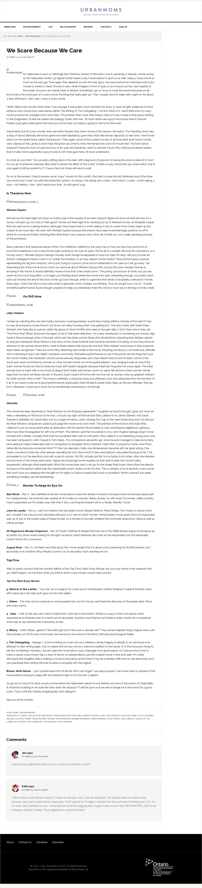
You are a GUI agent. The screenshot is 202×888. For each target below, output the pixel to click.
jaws (102, 715)
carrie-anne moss (62, 715)
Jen (24, 752)
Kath (25, 786)
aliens (23, 715)
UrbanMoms (101, 12)
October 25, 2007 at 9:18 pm (35, 756)
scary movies (113, 719)
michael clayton (15, 719)
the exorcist (50, 722)
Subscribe (58, 842)
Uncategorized (27, 712)
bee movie (47, 715)
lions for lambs (128, 715)
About (10, 842)
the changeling (35, 722)
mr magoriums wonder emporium (73, 719)
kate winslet (112, 715)
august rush (34, 715)
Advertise (41, 842)
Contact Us (25, 842)
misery (28, 719)
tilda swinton (65, 722)
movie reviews (39, 719)
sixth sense (20, 722)
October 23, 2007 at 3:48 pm (35, 790)
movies (51, 719)
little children (146, 715)
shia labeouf (127, 719)
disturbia (77, 715)
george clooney (91, 715)
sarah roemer (98, 719)
